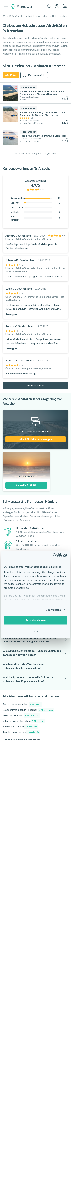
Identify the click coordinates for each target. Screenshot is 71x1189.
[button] (35, 639)
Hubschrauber (59, 16)
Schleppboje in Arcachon (23, 720)
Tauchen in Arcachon (21, 731)
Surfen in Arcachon (20, 726)
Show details (53, 609)
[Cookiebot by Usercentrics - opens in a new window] (52, 555)
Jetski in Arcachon (21, 715)
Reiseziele (14, 16)
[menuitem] (65, 6)
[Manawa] (21, 6)
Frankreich (29, 16)
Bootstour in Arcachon (22, 704)
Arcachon (43, 16)
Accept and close (35, 620)
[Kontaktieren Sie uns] (57, 6)
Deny (35, 630)
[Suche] (49, 6)
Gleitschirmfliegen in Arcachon (28, 709)
